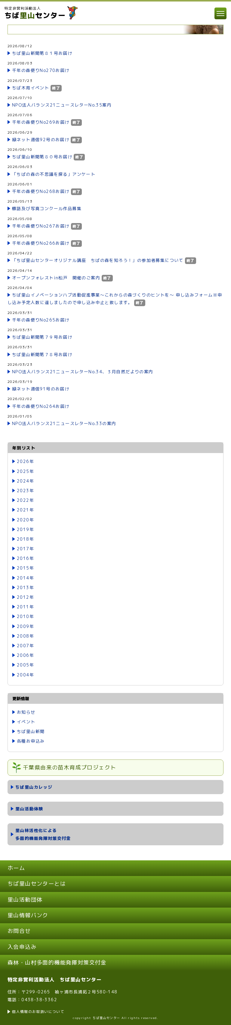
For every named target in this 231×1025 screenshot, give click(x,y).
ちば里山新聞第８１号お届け (42, 53)
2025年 (25, 471)
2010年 (25, 616)
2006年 (25, 655)
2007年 (25, 645)
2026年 (25, 461)
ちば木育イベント (30, 88)
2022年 (25, 500)
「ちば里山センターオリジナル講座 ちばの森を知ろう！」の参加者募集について (97, 260)
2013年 (25, 587)
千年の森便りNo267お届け (40, 226)
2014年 (25, 578)
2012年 (25, 597)
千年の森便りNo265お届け (40, 320)
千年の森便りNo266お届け (40, 243)
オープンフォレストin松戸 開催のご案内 (56, 278)
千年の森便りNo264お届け (40, 406)
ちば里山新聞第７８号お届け (42, 354)
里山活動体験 (29, 809)
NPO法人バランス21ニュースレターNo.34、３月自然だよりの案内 (82, 371)
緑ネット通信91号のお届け (40, 389)
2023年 (25, 490)
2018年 (25, 539)
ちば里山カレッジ (33, 787)
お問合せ (19, 931)
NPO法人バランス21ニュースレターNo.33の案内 (64, 423)
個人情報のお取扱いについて (38, 1011)
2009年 (25, 626)
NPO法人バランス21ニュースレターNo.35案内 (62, 105)
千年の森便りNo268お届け (40, 191)
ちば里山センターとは (37, 883)
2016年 (25, 558)
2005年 (25, 665)
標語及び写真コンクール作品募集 (47, 208)
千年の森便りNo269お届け (40, 122)
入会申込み (22, 947)
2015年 (25, 568)
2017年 (25, 548)
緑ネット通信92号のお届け (40, 139)
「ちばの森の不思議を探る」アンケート (53, 174)
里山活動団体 (25, 899)
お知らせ (26, 712)
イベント (26, 722)
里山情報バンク (28, 915)
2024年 (25, 481)
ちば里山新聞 (31, 731)
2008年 (25, 636)
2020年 (25, 520)
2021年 (25, 510)
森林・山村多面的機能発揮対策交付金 (57, 962)
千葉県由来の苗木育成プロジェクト (69, 767)
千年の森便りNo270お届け (40, 70)
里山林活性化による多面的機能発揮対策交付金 (43, 834)
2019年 (25, 529)
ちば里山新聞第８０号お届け (42, 157)
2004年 (25, 675)
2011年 (25, 607)
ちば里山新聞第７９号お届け (42, 337)
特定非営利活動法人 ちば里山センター (55, 979)
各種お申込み (31, 741)
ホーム (16, 868)
